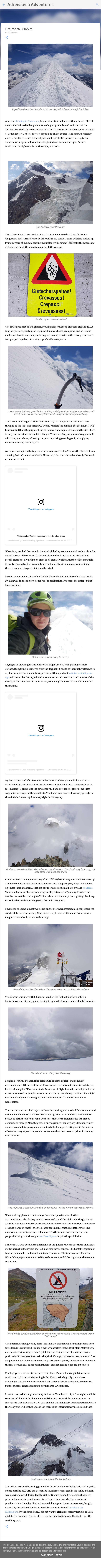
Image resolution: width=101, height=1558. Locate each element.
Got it (58, 1555)
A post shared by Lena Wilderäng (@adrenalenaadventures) (32, 770)
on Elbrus (87, 887)
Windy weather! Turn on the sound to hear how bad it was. (41, 536)
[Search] (57, 4)
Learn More (46, 1555)
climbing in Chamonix (27, 121)
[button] (6, 37)
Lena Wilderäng (28, 541)
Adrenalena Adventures (30, 4)
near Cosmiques (47, 1236)
